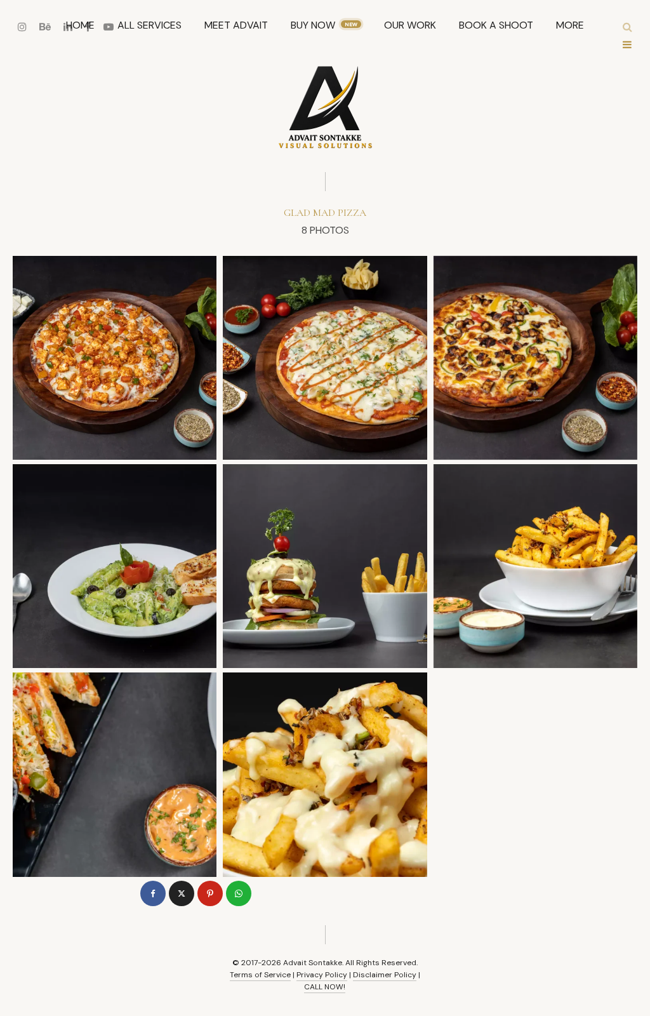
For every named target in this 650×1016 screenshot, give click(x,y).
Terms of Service (260, 975)
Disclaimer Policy (384, 975)
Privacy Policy (321, 975)
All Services (149, 25)
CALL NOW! (324, 987)
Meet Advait (236, 25)
